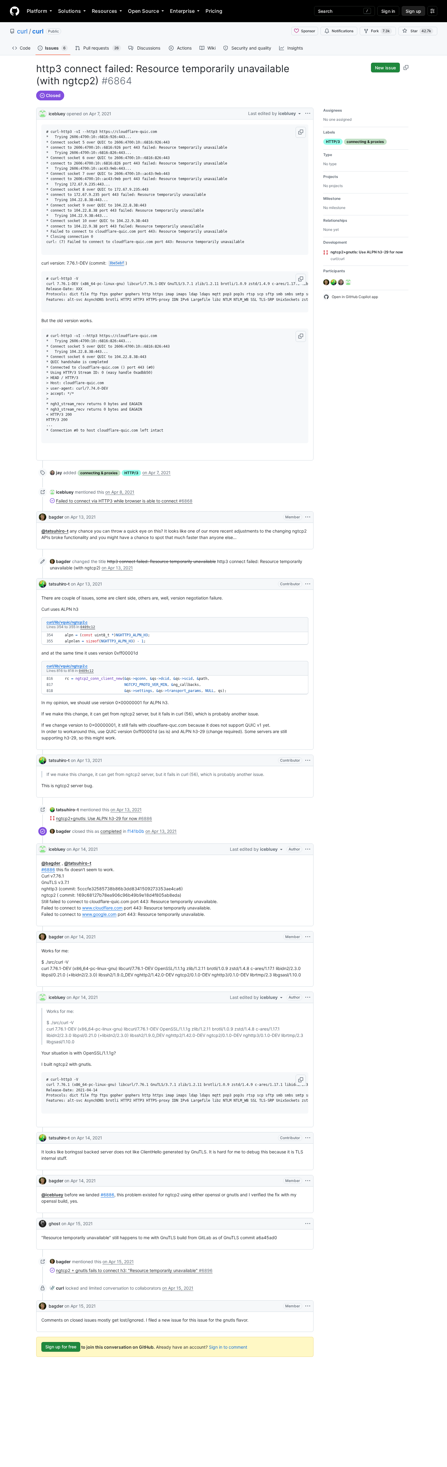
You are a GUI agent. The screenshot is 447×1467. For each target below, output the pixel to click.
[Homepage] (14, 11)
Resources (104, 11)
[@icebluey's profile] (42, 113)
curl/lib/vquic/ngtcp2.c (67, 622)
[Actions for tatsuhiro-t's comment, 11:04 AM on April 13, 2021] (307, 584)
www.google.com (99, 914)
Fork (380, 31)
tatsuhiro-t (59, 583)
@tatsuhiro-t (54, 531)
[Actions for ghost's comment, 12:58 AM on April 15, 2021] (307, 1223)
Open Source (143, 11)
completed (111, 831)
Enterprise (182, 11)
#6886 (48, 869)
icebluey (57, 113)
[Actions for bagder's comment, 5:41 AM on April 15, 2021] (307, 1306)
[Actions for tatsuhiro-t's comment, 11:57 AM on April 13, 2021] (307, 760)
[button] (301, 132)
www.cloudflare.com (102, 907)
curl (22, 31)
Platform (37, 11)
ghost (54, 1223)
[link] (56, 472)
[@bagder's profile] (42, 517)
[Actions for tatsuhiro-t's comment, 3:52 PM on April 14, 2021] (307, 1138)
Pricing (214, 11)
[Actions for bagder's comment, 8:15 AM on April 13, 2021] (307, 517)
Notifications (342, 31)
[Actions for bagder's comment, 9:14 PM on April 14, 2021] (307, 1181)
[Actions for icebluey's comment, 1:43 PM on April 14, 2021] (307, 849)
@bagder (51, 863)
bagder (56, 517)
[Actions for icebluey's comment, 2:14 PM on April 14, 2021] (307, 997)
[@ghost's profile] (42, 1223)
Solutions (69, 11)
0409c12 (87, 627)
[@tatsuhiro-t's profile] (42, 584)
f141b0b (135, 831)
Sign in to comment (228, 1346)
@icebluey (52, 1194)
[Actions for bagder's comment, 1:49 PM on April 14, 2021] (307, 937)
